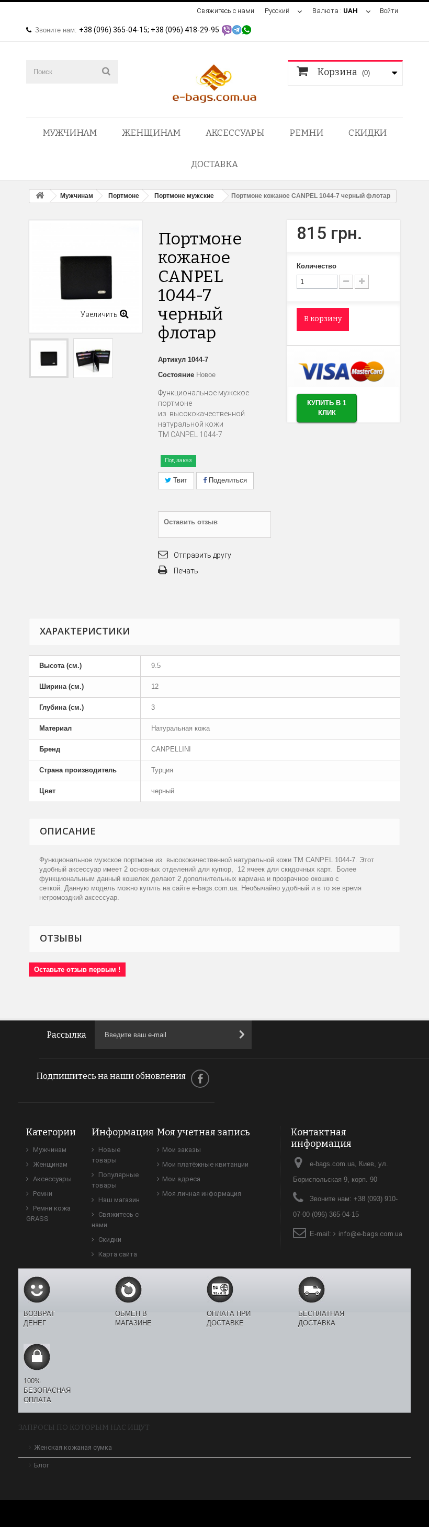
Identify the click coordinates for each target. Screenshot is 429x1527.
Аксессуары (235, 132)
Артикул (172, 359)
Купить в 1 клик (326, 408)
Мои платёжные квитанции (205, 1164)
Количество (316, 266)
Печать (186, 571)
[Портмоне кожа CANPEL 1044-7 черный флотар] (48, 358)
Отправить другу (202, 555)
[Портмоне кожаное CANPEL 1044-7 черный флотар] (93, 358)
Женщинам (151, 132)
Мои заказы (181, 1150)
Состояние (176, 375)
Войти (389, 11)
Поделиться (227, 480)
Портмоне (123, 195)
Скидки (367, 132)
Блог (41, 1465)
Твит (179, 480)
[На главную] (40, 196)
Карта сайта (117, 1254)
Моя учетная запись (203, 1132)
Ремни (306, 132)
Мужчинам (69, 132)
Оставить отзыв (191, 522)
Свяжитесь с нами (225, 11)
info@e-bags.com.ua (370, 1234)
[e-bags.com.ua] (214, 83)
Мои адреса (181, 1179)
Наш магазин (118, 1200)
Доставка (214, 164)
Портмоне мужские (184, 195)
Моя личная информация (201, 1193)
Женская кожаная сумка (73, 1447)
